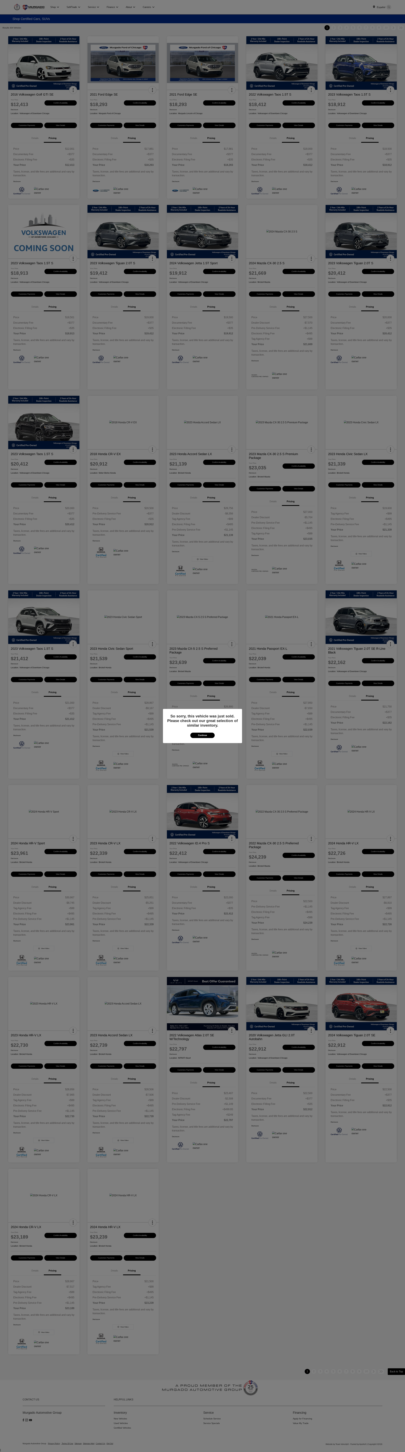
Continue (202, 735)
